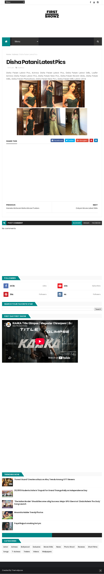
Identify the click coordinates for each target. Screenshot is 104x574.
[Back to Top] (100, 570)
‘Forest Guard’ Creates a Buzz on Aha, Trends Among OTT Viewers (44, 479)
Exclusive (36, 547)
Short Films (92, 547)
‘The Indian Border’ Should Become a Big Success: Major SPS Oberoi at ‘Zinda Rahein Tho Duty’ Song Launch (57, 502)
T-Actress (16, 551)
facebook (96, 223)
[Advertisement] (52, 29)
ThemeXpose (17, 570)
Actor (5, 547)
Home (8, 54)
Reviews (81, 547)
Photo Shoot (69, 547)
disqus (86, 223)
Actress (15, 54)
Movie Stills (48, 547)
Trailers (27, 551)
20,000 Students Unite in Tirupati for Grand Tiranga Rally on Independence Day (50, 490)
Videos (36, 551)
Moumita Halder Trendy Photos (28, 512)
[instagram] (97, 2)
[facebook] (90, 2)
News (58, 547)
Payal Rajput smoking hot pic (27, 523)
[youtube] (94, 2)
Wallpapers (47, 551)
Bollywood (25, 547)
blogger (77, 223)
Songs (6, 551)
